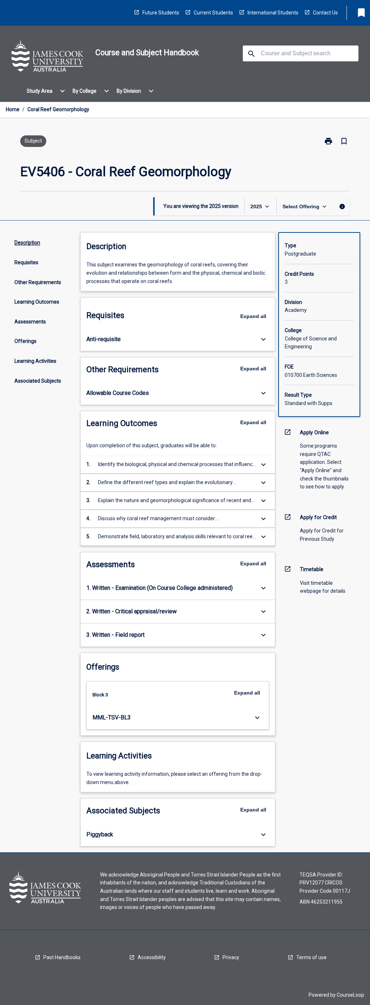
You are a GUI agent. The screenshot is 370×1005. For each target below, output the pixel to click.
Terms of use (311, 957)
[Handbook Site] (48, 56)
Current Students (213, 13)
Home (13, 109)
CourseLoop (350, 995)
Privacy (231, 957)
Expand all (253, 316)
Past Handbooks (62, 957)
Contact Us (325, 13)
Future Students (160, 13)
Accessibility (152, 957)
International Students (273, 13)
